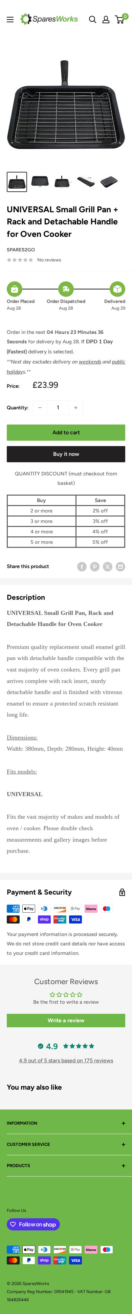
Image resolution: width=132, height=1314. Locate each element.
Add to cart (66, 432)
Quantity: (17, 408)
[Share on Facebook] (82, 566)
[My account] (106, 19)
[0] (119, 19)
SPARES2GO (21, 250)
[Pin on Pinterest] (95, 566)
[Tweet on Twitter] (107, 566)
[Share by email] (120, 566)
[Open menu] (10, 19)
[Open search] (92, 19)
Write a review (66, 1020)
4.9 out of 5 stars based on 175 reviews (66, 1060)
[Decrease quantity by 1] (40, 408)
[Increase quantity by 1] (76, 408)
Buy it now (66, 454)
